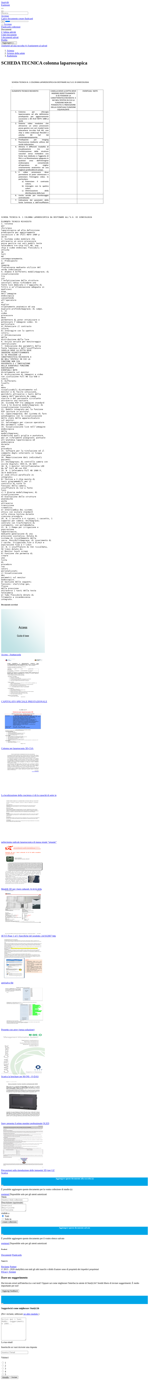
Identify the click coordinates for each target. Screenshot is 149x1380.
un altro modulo (31, 1314)
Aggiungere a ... (9, 43)
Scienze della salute (16, 53)
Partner (13, 1266)
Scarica (4, 1173)
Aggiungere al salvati (37, 45)
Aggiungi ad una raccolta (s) (14, 45)
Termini (12, 1272)
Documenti (6, 1255)
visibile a (5, 1213)
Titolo (4, 1197)
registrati (5, 1194)
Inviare (14, 1377)
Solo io (8, 1219)
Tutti (7, 1216)
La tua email (7, 1342)
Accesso (5, 16)
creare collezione (9, 1222)
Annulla (5, 1377)
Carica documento (9, 18)
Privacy (5, 1272)
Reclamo (5, 1266)
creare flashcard (25, 18)
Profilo (4, 40)
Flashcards (6, 27)
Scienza (10, 50)
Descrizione (12, 1202)
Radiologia (12, 56)
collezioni (15, 27)
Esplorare (5, 5)
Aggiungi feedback (10, 1291)
